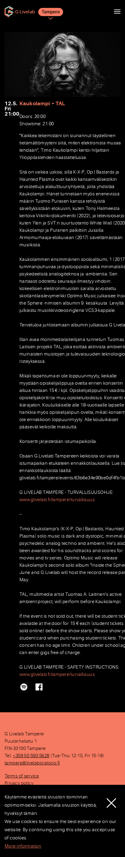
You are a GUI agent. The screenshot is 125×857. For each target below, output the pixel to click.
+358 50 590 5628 (31, 755)
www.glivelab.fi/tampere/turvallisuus (57, 499)
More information (23, 846)
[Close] (111, 798)
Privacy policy (19, 783)
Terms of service (22, 776)
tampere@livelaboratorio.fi (32, 763)
